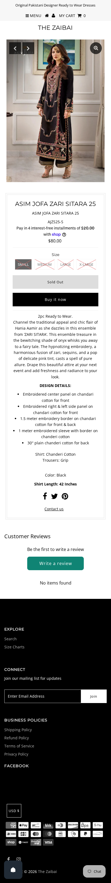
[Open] (13, 870)
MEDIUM (44, 264)
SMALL (23, 264)
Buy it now (55, 299)
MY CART (72, 15)
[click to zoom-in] (96, 48)
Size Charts (14, 646)
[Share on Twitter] (54, 497)
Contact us (54, 508)
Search (10, 638)
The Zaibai (55, 27)
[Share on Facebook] (45, 497)
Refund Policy (16, 737)
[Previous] (15, 48)
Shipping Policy (18, 729)
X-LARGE (86, 264)
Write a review (55, 563)
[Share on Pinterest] (65, 497)
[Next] (28, 48)
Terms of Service (19, 746)
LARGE (65, 264)
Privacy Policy (16, 754)
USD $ (14, 810)
